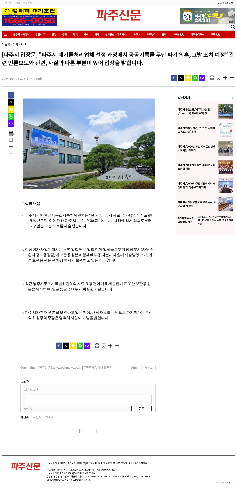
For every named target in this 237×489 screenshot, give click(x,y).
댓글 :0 (24, 381)
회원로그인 (31, 389)
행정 (54, 34)
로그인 (221, 2)
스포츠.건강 (178, 34)
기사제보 (62, 463)
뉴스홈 (6, 44)
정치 (64, 34)
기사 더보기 (148, 367)
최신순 (24, 417)
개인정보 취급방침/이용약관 (99, 463)
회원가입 (229, 2)
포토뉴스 (151, 34)
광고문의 (71, 463)
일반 (23, 44)
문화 (164, 34)
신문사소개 (51, 463)
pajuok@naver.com (140, 476)
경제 (75, 34)
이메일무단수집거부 (137, 463)
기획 (97, 34)
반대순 (49, 417)
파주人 (136, 34)
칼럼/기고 (40, 34)
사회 (86, 34)
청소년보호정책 (120, 463)
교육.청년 (215, 34)
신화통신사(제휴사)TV (116, 34)
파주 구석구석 (197, 34)
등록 (141, 408)
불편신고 (81, 463)
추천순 (37, 417)
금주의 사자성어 (21, 34)
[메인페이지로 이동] (118, 21)
